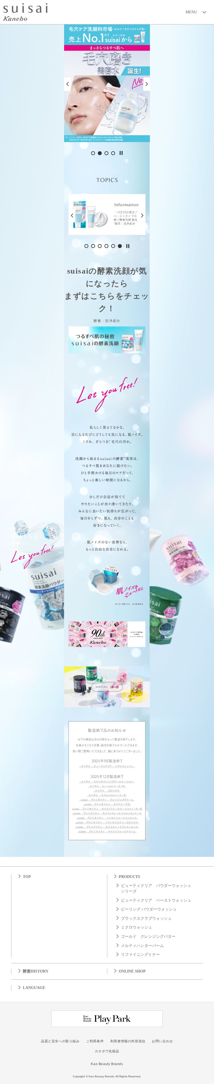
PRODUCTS (129, 877)
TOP (27, 877)
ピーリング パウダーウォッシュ (149, 909)
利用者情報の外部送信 (127, 1041)
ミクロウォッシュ (136, 927)
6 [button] (119, 246)
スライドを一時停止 (121, 153)
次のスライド (146, 84)
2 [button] (99, 153)
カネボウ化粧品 (107, 1051)
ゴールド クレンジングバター (148, 936)
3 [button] (106, 153)
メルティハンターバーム (142, 946)
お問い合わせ (162, 1041)
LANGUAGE (34, 988)
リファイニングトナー (140, 954)
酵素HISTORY (35, 971)
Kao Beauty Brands (107, 1064)
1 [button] (93, 153)
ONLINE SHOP (132, 971)
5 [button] (113, 246)
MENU (191, 12)
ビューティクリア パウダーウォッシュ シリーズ (158, 888)
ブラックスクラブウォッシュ (146, 918)
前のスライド (67, 84)
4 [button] (113, 153)
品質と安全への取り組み (60, 1041)
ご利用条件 (95, 1041)
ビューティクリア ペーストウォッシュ (156, 900)
